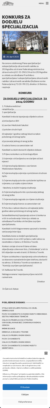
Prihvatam (25, 387)
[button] (46, 353)
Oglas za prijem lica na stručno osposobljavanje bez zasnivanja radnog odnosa (21, 322)
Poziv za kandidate (11, 339)
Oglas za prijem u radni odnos (16, 335)
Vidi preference (25, 402)
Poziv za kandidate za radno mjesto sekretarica (19, 347)
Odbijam (25, 394)
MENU (41, 3)
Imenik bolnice (8, 329)
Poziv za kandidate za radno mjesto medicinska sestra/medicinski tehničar (24, 315)
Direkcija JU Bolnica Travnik (15, 332)
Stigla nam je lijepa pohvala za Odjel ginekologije (19, 309)
